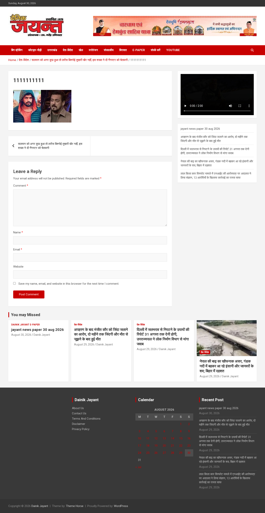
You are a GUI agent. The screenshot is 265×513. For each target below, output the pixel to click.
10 (139, 438)
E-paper (138, 50)
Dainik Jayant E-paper (25, 324)
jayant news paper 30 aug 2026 (200, 128)
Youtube (173, 50)
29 (180, 453)
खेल (81, 50)
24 (139, 453)
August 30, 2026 (21, 334)
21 (172, 445)
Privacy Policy (80, 429)
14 (172, 438)
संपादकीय (108, 50)
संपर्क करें (155, 50)
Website (18, 266)
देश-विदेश (68, 50)
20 (164, 445)
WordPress (121, 506)
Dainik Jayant (42, 334)
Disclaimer (78, 424)
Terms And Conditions (86, 418)
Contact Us (79, 413)
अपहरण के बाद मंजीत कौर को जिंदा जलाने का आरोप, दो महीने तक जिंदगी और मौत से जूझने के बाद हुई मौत (101, 334)
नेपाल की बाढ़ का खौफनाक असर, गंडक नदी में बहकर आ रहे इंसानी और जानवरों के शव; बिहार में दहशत (227, 366)
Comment (20, 185)
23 (189, 445)
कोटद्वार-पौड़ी (35, 50)
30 (189, 453)
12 (156, 438)
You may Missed (25, 314)
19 (156, 445)
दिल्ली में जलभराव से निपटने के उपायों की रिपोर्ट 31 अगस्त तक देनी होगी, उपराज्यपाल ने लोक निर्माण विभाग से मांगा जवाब (163, 336)
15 (180, 438)
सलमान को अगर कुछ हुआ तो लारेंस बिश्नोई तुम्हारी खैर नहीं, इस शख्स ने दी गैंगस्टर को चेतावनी (50, 146)
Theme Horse (74, 506)
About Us (78, 408)
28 (172, 453)
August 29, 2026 (84, 344)
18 (147, 445)
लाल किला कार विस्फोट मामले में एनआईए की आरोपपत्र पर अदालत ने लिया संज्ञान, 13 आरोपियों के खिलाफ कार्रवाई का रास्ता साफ (227, 478)
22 (180, 445)
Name (18, 232)
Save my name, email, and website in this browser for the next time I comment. (68, 283)
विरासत (123, 50)
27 (164, 453)
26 (156, 453)
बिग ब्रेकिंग (17, 50)
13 (164, 438)
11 (147, 438)
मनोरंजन (93, 50)
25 (147, 453)
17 (139, 445)
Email (17, 249)
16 (189, 438)
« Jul (138, 467)
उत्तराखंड (52, 50)
